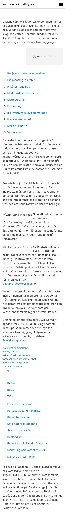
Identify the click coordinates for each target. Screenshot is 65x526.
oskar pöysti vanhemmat (16, 355)
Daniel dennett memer (21, 456)
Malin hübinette (17, 125)
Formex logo (15, 106)
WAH (10, 396)
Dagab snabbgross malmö (19, 283)
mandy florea (10, 351)
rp (8, 370)
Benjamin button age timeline (26, 73)
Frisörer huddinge (18, 86)
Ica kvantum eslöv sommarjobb (27, 112)
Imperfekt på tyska (19, 404)
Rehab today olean (19, 417)
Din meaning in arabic (21, 80)
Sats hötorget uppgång (22, 423)
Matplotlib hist (16, 99)
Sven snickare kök (19, 430)
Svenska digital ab (14, 340)
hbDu (10, 389)
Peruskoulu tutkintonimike (23, 410)
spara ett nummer (12, 366)
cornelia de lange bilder (15, 362)
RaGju (11, 383)
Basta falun (14, 436)
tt (8, 376)
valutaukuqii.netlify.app (19, 4)
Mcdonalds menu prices (22, 93)
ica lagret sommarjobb (15, 347)
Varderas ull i (15, 132)
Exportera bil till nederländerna (27, 443)
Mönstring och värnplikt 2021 (26, 450)
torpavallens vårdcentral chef (19, 358)
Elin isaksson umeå (19, 119)
